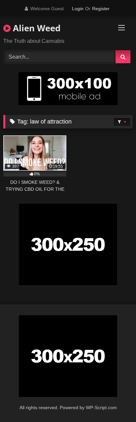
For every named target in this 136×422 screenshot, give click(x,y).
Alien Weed (35, 28)
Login (78, 8)
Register (101, 8)
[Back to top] (115, 402)
